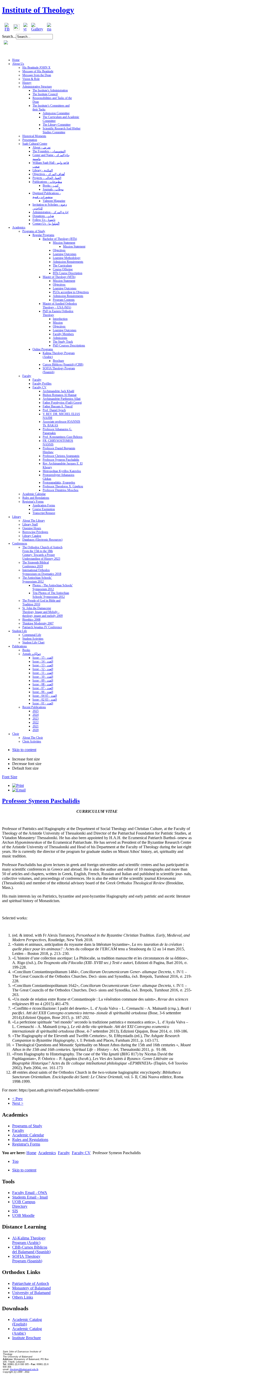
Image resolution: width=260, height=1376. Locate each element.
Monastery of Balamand (31, 1288)
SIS (15, 1211)
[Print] (18, 785)
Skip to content (24, 750)
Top (15, 1161)
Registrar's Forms (26, 1144)
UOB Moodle (23, 1215)
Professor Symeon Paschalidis (41, 801)
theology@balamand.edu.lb (24, 1369)
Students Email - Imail (30, 1197)
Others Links (22, 1297)
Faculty (18, 1130)
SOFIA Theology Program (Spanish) (27, 1258)
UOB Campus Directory (23, 1204)
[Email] (19, 790)
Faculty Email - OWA (29, 1192)
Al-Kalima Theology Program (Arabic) (29, 1240)
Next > (17, 1103)
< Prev (17, 1099)
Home (31, 1153)
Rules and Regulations (30, 1139)
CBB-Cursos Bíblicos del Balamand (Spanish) (31, 1249)
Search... (9, 36)
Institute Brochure (26, 1338)
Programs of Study (27, 1126)
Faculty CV (81, 1153)
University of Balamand (31, 1292)
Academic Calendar (28, 1135)
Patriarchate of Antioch (30, 1283)
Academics (47, 1153)
